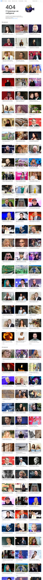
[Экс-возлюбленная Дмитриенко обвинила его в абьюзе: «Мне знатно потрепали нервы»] (8, 71)
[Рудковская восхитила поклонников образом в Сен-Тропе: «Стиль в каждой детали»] (35, 352)
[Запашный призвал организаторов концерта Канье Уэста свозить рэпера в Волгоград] (21, 285)
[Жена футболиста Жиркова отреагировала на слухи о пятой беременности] (35, 178)
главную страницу (14, 18)
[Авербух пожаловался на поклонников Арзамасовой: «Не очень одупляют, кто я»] (35, 97)
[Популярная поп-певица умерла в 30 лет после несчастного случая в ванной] (21, 449)
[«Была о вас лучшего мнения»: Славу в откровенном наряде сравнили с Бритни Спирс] (21, 178)
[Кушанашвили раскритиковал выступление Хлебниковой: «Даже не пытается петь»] (35, 138)
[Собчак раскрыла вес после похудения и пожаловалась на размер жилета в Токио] (21, 392)
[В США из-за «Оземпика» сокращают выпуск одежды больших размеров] (21, 191)
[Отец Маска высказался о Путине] (35, 231)
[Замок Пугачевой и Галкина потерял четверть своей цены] (35, 543)
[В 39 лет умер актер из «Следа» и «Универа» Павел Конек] (8, 503)
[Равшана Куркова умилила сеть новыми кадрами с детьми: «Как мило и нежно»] (21, 325)
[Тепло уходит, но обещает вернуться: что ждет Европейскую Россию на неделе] (21, 352)
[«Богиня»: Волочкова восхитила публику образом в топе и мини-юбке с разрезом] (8, 570)
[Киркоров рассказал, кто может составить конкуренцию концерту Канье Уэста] (21, 258)
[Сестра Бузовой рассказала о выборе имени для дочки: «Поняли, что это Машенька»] (8, 418)
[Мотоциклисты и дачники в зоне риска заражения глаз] (8, 138)
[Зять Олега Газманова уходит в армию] (35, 378)
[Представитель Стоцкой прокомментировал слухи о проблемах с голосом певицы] (35, 164)
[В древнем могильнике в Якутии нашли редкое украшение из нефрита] (8, 271)
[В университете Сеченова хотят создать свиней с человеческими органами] (21, 124)
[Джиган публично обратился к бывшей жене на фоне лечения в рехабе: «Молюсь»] (8, 164)
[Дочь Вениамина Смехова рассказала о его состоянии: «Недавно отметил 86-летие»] (35, 57)
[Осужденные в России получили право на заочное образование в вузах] (8, 529)
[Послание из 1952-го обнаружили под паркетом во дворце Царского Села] (8, 476)
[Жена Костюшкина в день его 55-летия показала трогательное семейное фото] (35, 84)
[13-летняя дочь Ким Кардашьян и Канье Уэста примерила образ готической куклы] (8, 285)
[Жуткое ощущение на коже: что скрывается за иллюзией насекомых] (21, 338)
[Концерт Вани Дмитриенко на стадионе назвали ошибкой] (35, 476)
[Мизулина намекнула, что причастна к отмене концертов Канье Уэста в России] (8, 218)
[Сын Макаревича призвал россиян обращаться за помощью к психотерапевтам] (8, 352)
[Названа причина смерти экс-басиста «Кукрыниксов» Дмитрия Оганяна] (8, 556)
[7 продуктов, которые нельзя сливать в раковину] (35, 311)
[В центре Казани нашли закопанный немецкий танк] (35, 516)
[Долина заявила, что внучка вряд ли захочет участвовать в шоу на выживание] (21, 245)
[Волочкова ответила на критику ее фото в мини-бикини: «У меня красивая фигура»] (8, 44)
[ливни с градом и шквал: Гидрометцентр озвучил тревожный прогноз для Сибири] (35, 191)
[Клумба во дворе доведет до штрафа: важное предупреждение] (35, 111)
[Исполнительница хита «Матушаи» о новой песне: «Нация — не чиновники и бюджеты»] (35, 503)
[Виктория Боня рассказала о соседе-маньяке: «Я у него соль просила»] (21, 365)
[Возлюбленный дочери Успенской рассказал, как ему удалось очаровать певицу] (35, 529)
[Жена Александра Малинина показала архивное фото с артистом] (35, 298)
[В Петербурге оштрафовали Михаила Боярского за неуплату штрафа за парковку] (8, 392)
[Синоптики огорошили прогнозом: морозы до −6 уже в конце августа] (21, 570)
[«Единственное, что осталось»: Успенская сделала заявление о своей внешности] (35, 436)
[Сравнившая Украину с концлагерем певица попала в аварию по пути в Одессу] (21, 436)
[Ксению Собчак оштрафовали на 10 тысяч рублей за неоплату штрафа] (35, 124)
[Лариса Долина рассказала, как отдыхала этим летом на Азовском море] (8, 258)
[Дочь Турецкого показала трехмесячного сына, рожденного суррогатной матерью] (8, 124)
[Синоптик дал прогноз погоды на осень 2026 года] (21, 84)
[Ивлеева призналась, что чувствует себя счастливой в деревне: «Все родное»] (8, 516)
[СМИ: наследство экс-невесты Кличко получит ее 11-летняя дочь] (35, 218)
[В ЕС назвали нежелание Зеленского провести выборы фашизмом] (35, 338)
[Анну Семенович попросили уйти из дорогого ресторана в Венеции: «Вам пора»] (8, 449)
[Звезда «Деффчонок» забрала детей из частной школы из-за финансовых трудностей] (8, 298)
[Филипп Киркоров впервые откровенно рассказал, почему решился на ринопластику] (21, 556)
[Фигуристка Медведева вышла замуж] (21, 476)
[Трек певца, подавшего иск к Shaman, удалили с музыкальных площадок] (8, 463)
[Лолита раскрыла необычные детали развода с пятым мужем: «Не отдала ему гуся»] (8, 84)
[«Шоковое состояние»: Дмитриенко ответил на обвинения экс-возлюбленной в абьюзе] (21, 218)
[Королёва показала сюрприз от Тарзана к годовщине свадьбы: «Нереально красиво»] (21, 489)
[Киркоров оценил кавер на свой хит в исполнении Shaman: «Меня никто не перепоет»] (8, 151)
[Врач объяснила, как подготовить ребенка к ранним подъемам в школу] (35, 365)
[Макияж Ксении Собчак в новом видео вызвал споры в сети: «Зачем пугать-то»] (8, 543)
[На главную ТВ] (2, 1)
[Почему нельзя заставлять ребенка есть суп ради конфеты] (8, 191)
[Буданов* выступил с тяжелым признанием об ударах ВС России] (21, 503)
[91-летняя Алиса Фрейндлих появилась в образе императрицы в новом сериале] (8, 311)
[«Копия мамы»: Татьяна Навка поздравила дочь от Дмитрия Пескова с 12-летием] (35, 44)
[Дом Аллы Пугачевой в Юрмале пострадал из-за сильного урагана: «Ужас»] (8, 245)
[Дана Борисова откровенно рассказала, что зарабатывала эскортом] (8, 231)
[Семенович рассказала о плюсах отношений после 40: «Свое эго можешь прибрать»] (8, 405)
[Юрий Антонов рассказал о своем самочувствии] (35, 463)
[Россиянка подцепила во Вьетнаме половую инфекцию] (35, 449)
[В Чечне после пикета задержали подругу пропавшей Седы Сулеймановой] (8, 436)
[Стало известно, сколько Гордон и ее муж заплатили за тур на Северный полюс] (21, 111)
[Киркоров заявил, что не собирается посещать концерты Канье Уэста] (21, 543)
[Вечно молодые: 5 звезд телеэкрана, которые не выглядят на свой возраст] (35, 30)
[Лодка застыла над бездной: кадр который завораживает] (21, 271)
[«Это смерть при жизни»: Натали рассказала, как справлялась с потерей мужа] (21, 204)
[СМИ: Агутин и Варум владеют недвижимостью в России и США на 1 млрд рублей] (8, 57)
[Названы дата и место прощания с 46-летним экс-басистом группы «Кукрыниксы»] (8, 489)
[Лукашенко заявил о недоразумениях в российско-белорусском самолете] (21, 529)
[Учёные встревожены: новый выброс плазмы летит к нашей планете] (8, 338)
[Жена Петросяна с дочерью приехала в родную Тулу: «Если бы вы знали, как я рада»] (21, 44)
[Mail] (1, 1)
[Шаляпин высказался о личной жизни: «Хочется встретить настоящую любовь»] (21, 151)
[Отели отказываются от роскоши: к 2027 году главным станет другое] (35, 271)
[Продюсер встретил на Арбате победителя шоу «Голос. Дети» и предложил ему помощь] (8, 97)
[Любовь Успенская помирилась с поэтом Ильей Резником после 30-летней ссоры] (21, 231)
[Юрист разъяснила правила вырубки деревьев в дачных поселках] (21, 138)
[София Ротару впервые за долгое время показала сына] (35, 258)
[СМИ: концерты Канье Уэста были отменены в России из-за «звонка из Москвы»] (21, 378)
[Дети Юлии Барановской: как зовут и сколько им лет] (21, 30)
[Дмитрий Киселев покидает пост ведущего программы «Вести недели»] (21, 71)
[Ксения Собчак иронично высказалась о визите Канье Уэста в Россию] (35, 285)
